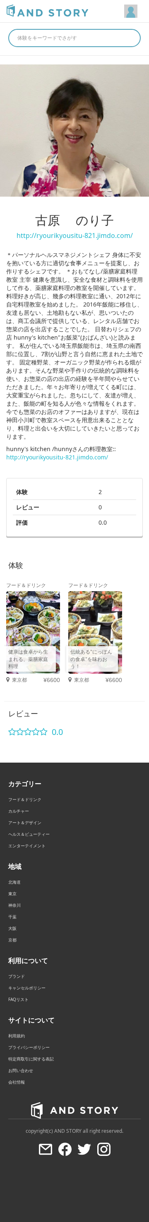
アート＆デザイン (24, 822)
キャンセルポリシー (27, 988)
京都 (12, 940)
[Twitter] (84, 1149)
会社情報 (16, 1082)
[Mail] (45, 1149)
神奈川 (14, 905)
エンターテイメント (27, 846)
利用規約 (16, 1036)
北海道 (14, 882)
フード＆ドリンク (24, 799)
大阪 (12, 928)
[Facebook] (65, 1149)
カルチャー (18, 811)
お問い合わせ (20, 1070)
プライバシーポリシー (29, 1047)
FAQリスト (18, 999)
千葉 (12, 917)
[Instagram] (104, 1149)
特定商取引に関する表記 (31, 1059)
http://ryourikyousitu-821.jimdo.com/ (75, 235)
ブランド (16, 976)
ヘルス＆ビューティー (29, 834)
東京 (12, 893)
